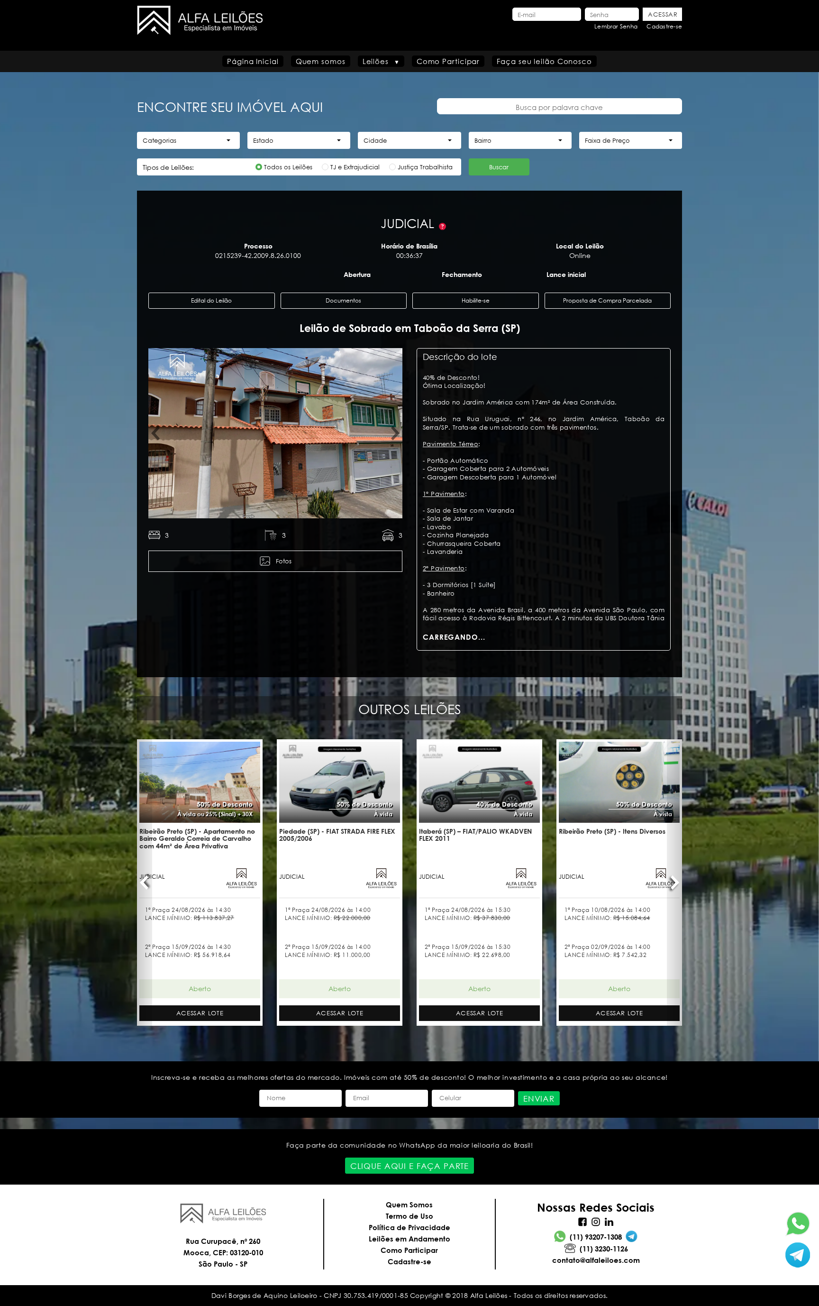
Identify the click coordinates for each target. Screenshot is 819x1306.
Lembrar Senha (615, 26)
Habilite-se (476, 300)
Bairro (482, 141)
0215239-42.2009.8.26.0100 (258, 255)
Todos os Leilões (288, 167)
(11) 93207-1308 (596, 1236)
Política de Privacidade (409, 1227)
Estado (263, 141)
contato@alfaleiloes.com (596, 1260)
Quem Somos (409, 1204)
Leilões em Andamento (409, 1238)
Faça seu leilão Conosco (544, 61)
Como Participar (448, 61)
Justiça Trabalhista (425, 167)
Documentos (343, 300)
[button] (156, 433)
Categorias (159, 141)
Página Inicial (253, 61)
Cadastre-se (664, 26)
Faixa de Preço (607, 141)
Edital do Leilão (211, 300)
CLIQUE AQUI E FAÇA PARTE (409, 1166)
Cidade (375, 141)
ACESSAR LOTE (200, 1013)
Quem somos (321, 61)
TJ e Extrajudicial (355, 167)
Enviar (539, 1099)
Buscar (499, 167)
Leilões (376, 61)
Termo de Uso (409, 1216)
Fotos (283, 561)
